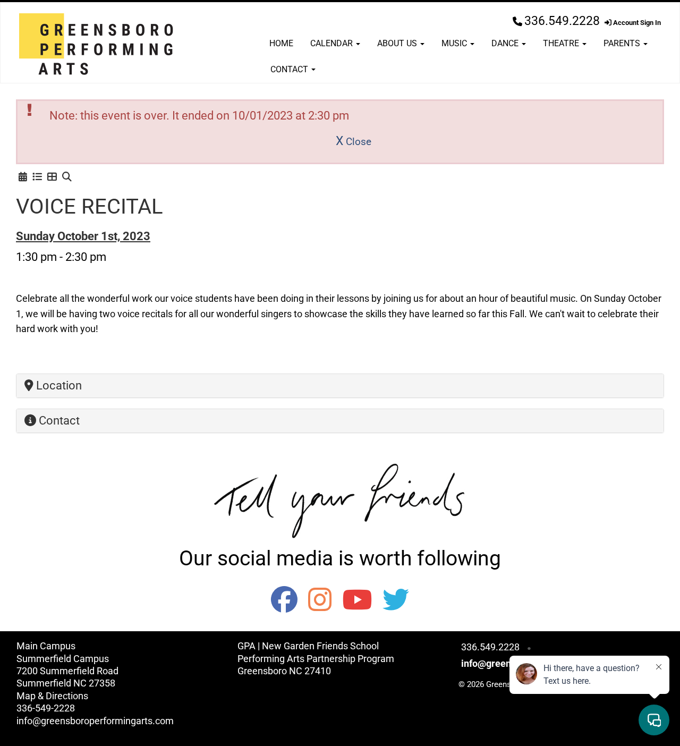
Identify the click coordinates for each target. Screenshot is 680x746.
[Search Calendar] (67, 176)
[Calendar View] (23, 176)
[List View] (37, 176)
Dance (506, 43)
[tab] (340, 385)
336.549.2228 (562, 21)
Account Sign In (636, 23)
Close (353, 141)
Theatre (562, 43)
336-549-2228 (45, 708)
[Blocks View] (52, 176)
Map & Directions (52, 695)
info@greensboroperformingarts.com (95, 720)
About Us (398, 43)
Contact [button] (58, 420)
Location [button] (57, 385)
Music (455, 43)
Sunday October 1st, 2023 (83, 236)
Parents (623, 43)
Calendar (332, 43)
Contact (290, 69)
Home (281, 43)
